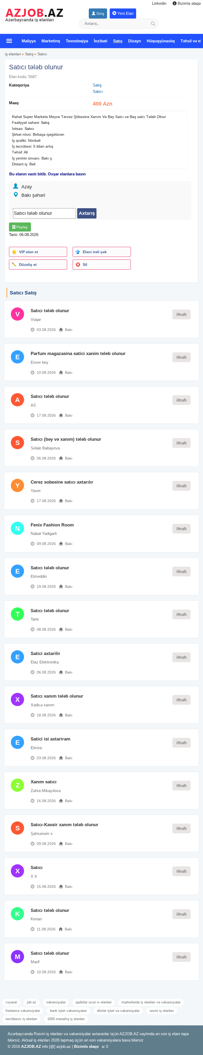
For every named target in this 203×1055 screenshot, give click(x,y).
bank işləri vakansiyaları (68, 1011)
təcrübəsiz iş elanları (21, 1019)
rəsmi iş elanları (162, 1011)
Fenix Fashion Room (52, 525)
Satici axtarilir (45, 653)
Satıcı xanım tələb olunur (57, 696)
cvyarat (11, 1002)
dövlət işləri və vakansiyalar (118, 1011)
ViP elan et (28, 252)
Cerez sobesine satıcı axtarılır (62, 482)
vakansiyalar (56, 1002)
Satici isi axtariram (50, 739)
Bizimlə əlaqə (189, 3)
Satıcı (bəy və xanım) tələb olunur (66, 439)
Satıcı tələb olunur (50, 310)
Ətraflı (181, 314)
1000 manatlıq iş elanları (66, 1019)
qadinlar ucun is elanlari (94, 1002)
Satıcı (42, 54)
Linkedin (159, 3)
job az (31, 1002)
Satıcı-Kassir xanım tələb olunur (64, 824)
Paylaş (21, 227)
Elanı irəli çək (95, 252)
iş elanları (13, 54)
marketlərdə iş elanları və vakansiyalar (151, 1002)
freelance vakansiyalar (23, 1011)
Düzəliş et (28, 264)
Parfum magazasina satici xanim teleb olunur (78, 353)
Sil (85, 264)
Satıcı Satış (23, 292)
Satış (29, 54)
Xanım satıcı (44, 781)
